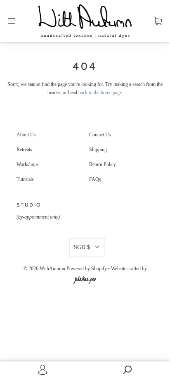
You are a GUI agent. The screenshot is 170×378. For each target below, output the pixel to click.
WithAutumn (52, 268)
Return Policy (102, 164)
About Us (26, 135)
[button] (87, 247)
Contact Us (100, 135)
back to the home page (100, 92)
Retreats (24, 149)
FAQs (95, 179)
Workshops (28, 164)
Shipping (98, 149)
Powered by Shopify (86, 268)
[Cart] (158, 21)
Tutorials (25, 179)
